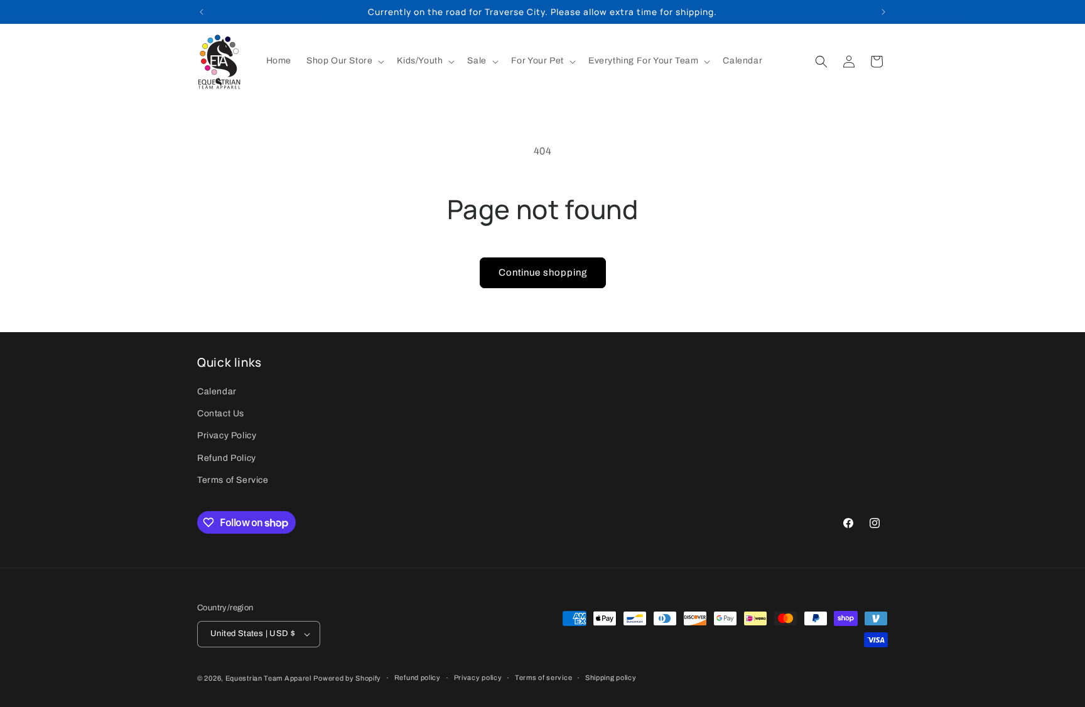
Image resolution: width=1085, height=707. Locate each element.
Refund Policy (226, 458)
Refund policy (417, 677)
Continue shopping (543, 272)
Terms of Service (233, 480)
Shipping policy (611, 677)
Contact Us (220, 413)
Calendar (217, 391)
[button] (344, 61)
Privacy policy (478, 677)
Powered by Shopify (347, 678)
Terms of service (543, 677)
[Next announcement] (883, 12)
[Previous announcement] (201, 12)
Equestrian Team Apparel (268, 678)
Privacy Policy (226, 436)
